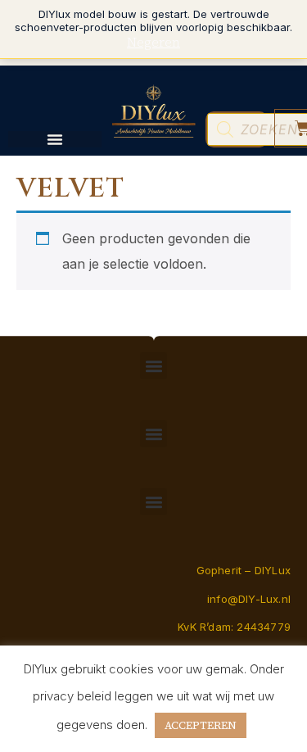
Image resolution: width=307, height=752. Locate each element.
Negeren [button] (153, 42)
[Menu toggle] (55, 139)
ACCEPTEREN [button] (201, 725)
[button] (153, 365)
